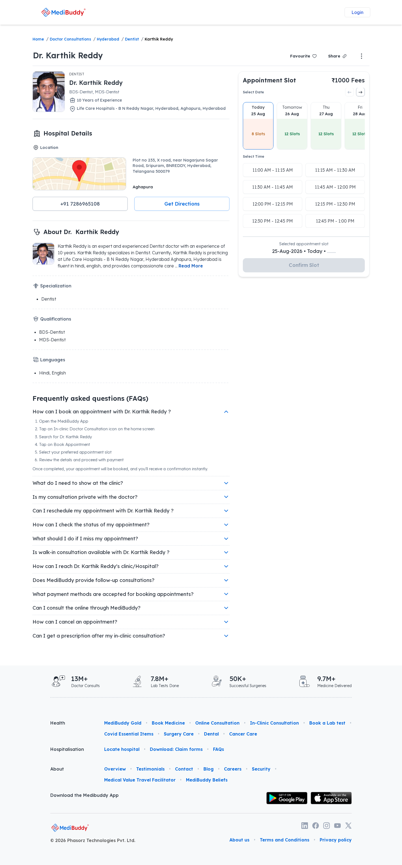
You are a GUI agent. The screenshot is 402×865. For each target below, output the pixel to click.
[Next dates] (360, 92)
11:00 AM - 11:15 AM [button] (272, 170)
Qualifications (55, 319)
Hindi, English (52, 373)
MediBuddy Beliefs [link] (207, 780)
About (57, 769)
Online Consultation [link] (217, 723)
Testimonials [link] (150, 769)
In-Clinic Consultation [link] (274, 723)
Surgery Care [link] (179, 734)
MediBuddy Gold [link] (122, 723)
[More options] (361, 56)
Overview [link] (115, 769)
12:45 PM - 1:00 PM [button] (335, 221)
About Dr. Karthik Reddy (81, 231)
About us (239, 840)
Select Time (253, 156)
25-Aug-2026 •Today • (304, 251)
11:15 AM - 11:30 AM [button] (335, 170)
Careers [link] (232, 769)
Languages (52, 359)
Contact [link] (184, 769)
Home (38, 39)
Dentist (132, 39)
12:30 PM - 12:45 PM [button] (272, 221)
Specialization (55, 286)
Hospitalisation (67, 749)
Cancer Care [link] (243, 734)
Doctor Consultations (70, 39)
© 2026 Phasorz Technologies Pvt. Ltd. (92, 840)
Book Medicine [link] (168, 723)
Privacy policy (336, 840)
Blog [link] (208, 769)
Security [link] (261, 769)
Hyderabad (108, 39)
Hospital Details (67, 133)
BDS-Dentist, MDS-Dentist (94, 91)
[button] (80, 204)
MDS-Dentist (52, 339)
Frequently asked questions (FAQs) (90, 398)
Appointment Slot (269, 80)
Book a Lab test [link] (327, 723)
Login (357, 12)
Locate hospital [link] (121, 749)
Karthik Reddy (159, 39)
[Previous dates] (349, 92)
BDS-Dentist (52, 332)
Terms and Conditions (284, 840)
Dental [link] (211, 734)
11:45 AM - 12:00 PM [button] (335, 187)
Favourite (300, 56)
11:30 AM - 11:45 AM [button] (272, 187)
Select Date (253, 92)
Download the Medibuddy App (84, 795)
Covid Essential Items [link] (128, 734)
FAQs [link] (218, 749)
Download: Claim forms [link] (176, 749)
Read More (191, 266)
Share (334, 56)
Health (57, 723)
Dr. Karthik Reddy (68, 55)
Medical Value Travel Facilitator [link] (140, 780)
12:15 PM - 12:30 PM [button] (335, 204)
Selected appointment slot (303, 243)
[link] (63, 12)
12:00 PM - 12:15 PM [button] (272, 204)
